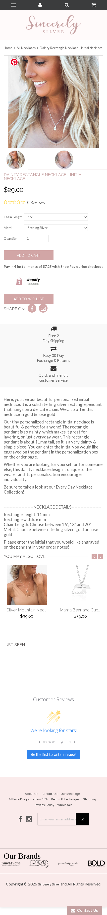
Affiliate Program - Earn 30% (28, 799)
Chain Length (13, 217)
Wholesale (64, 805)
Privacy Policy (44, 805)
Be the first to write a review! (53, 754)
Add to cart (28, 256)
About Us (31, 794)
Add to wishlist (29, 299)
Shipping (89, 799)
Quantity (10, 239)
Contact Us (49, 794)
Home (8, 48)
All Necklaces (26, 48)
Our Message (70, 794)
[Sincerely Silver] (53, 25)
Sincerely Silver (49, 884)
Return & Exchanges (65, 799)
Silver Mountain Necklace (30, 609)
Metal (8, 228)
